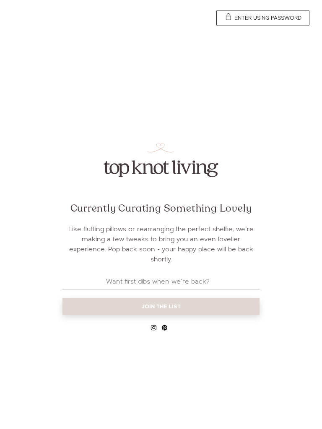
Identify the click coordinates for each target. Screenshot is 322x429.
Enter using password (267, 18)
